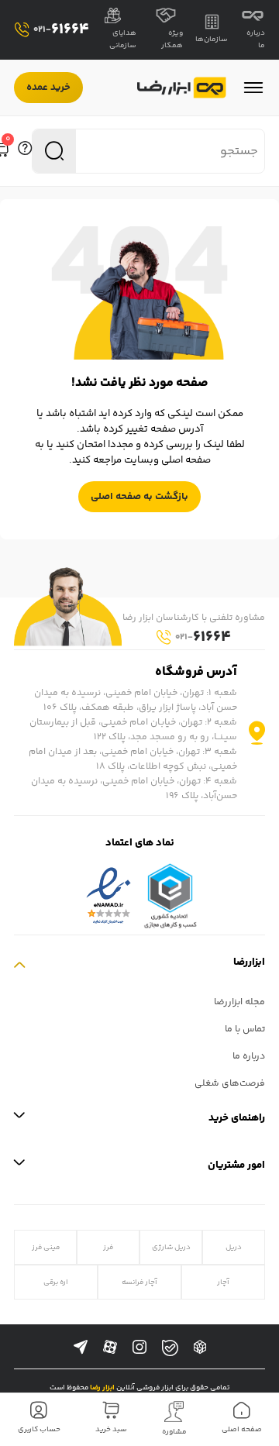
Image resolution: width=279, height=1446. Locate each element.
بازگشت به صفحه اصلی (139, 496)
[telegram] (81, 1348)
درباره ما (255, 39)
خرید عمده (48, 87)
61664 (61, 30)
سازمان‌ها (211, 39)
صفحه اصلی (242, 1430)
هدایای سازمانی (122, 39)
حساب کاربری (39, 1430)
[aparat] (110, 1348)
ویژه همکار (172, 39)
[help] (25, 151)
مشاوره (174, 1432)
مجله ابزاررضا (239, 1002)
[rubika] (200, 1348)
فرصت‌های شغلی (230, 1083)
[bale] (170, 1348)
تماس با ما (245, 1029)
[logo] (181, 88)
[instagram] (139, 1348)
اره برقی (55, 1282)
